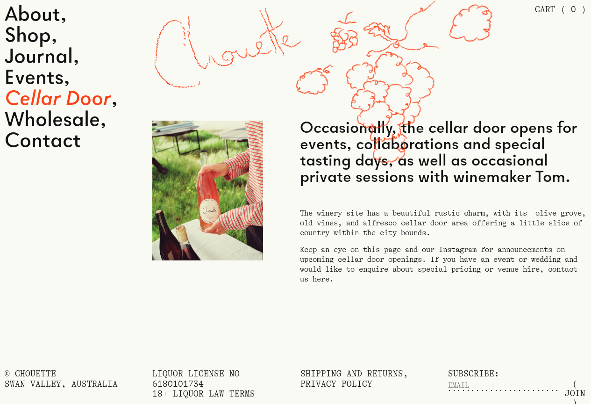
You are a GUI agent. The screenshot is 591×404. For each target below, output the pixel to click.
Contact (43, 141)
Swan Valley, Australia (61, 384)
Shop (28, 36)
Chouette (35, 373)
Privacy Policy (336, 384)
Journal (39, 57)
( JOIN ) (575, 385)
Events (34, 78)
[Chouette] (227, 49)
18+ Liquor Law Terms (203, 393)
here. (323, 279)
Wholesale (52, 120)
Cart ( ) (560, 9)
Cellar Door (58, 99)
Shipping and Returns (351, 373)
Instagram (458, 249)
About (32, 15)
